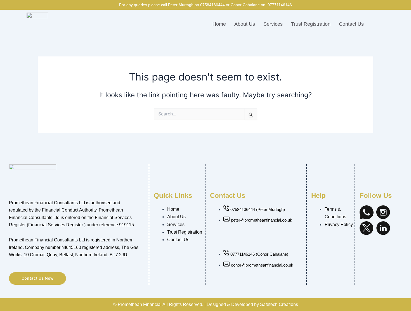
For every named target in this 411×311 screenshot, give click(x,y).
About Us (244, 24)
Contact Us (351, 24)
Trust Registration (310, 24)
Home (219, 24)
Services (273, 24)
